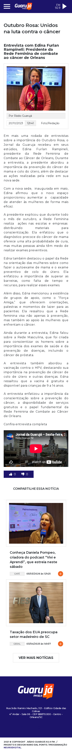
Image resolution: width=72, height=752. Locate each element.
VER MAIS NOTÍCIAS (36, 658)
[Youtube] (39, 728)
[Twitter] (33, 728)
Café (17, 573)
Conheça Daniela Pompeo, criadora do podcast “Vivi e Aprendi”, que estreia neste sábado (33, 560)
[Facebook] (27, 728)
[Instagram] (21, 728)
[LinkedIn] (45, 728)
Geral (17, 644)
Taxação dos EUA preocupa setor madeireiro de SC (33, 634)
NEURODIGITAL (12, 747)
